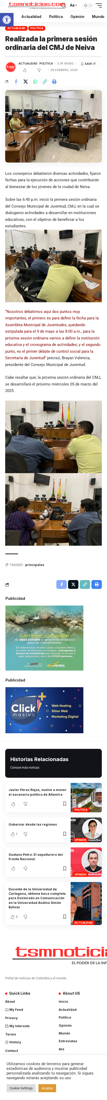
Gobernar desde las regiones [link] (33, 824)
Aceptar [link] (47, 1088)
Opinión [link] (80, 840)
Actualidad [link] (16, 28)
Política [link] (36, 28)
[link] (7, 20)
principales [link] (34, 565)
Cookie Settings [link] (21, 1088)
